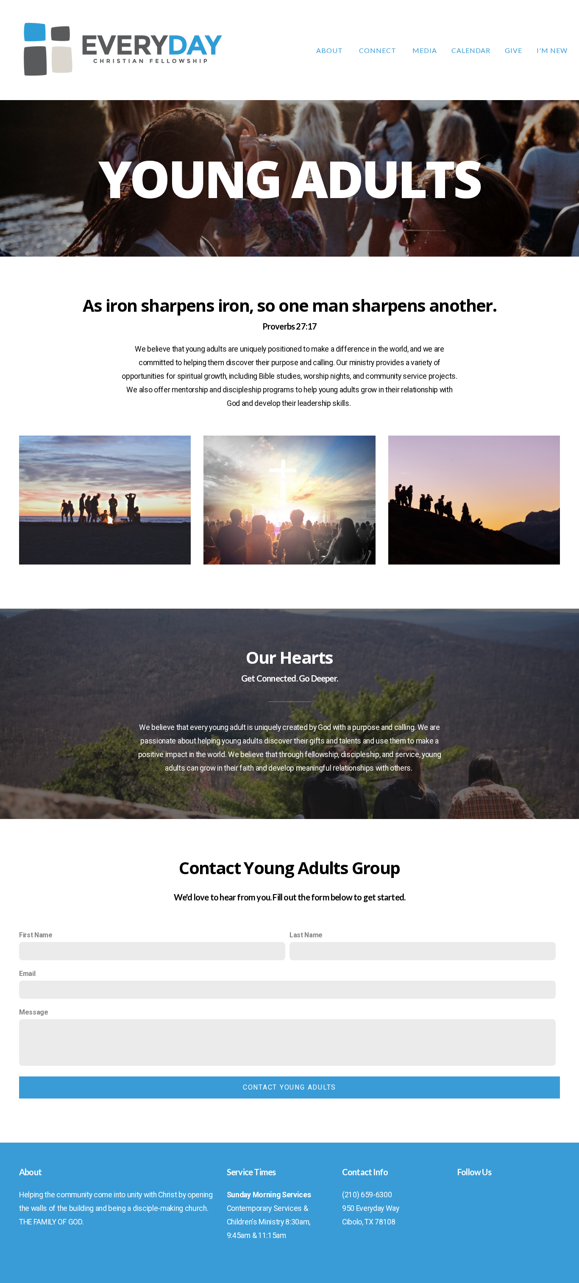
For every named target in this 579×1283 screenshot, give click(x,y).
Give (513, 50)
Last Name (306, 935)
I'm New (552, 50)
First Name (36, 935)
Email (27, 974)
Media (424, 50)
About (330, 50)
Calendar (471, 50)
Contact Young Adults (289, 1087)
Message (33, 1012)
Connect (378, 50)
